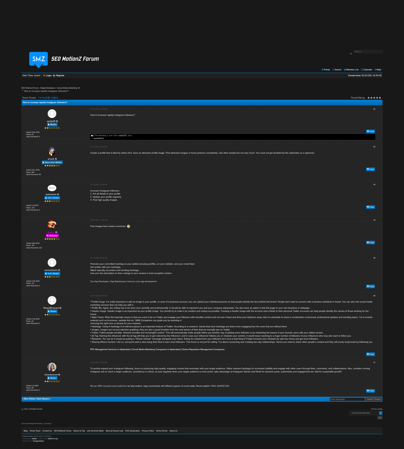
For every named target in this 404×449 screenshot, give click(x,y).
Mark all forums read (114, 431)
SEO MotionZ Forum (30, 88)
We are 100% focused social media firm (108, 386)
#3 (374, 184)
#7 (374, 362)
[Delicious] (46, 98)
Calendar (367, 69)
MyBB (34, 439)
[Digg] (43, 98)
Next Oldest (29, 399)
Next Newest (43, 399)
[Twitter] (41, 98)
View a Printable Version (33, 409)
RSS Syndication (132, 431)
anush (51, 159)
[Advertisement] (202, 23)
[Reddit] (49, 98)
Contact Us (47, 431)
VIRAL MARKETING (219, 386)
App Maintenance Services (123, 281)
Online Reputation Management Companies (203, 349)
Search (338, 69)
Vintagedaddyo (38, 441)
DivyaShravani (51, 308)
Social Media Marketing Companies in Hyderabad (156, 349)
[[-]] (92, 135)
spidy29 (51, 121)
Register (60, 75)
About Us (173, 431)
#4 (374, 220)
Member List (352, 69)
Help (379, 69)
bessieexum (51, 374)
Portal (327, 69)
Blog (26, 431)
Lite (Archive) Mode (95, 431)
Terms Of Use (161, 431)
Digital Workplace (47, 88)
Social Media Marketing (67, 88)
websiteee (51, 194)
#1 (374, 109)
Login (49, 75)
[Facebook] (38, 98)
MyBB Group (53, 439)
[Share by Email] (54, 98)
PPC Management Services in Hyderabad (110, 349)
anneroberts (51, 270)
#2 (374, 147)
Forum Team (35, 431)
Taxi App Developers (99, 281)
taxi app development (147, 281)
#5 (374, 258)
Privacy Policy (148, 431)
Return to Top (79, 431)
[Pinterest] (52, 98)
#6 (374, 296)
